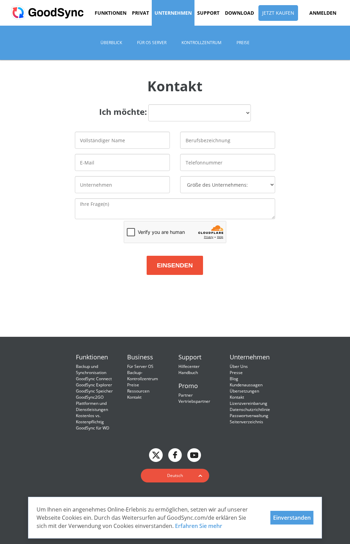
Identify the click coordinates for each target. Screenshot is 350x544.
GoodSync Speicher (94, 391)
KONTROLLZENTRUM (201, 42)
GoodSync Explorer (94, 385)
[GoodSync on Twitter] (156, 454)
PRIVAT (140, 13)
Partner (185, 395)
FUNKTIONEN (110, 13)
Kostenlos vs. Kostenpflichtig (90, 419)
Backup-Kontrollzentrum (142, 376)
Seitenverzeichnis (246, 422)
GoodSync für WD (92, 428)
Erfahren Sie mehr (198, 526)
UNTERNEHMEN (173, 13)
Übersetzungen (244, 391)
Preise (133, 385)
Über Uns (239, 366)
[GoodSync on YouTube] (194, 454)
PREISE (243, 42)
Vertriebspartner (194, 401)
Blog (234, 379)
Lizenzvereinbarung (248, 403)
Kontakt (134, 397)
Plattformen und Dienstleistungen (92, 406)
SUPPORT (208, 13)
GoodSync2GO (90, 397)
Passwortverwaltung (249, 416)
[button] (175, 476)
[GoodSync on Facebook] (175, 454)
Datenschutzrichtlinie (250, 409)
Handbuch (188, 372)
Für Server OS (140, 366)
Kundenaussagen (246, 385)
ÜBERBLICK (111, 42)
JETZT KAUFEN (278, 13)
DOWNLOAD (239, 13)
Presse (236, 372)
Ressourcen (138, 391)
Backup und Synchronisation (91, 369)
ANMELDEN (322, 13)
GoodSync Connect (94, 379)
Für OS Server (151, 42)
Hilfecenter (189, 366)
